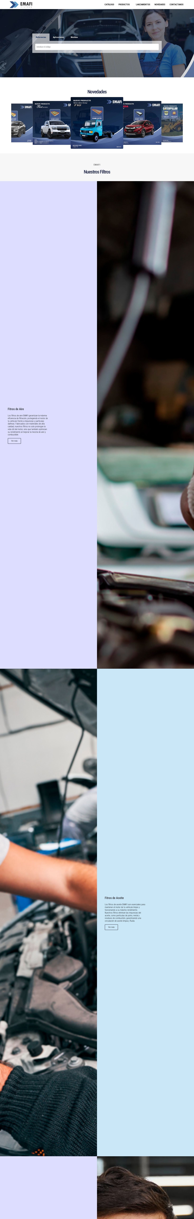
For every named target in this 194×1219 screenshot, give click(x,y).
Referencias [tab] (41, 37)
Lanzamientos (143, 4)
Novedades (160, 4)
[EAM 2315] (55, 123)
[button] (17, 123)
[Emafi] (36, 4)
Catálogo (109, 4)
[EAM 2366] (139, 123)
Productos (124, 4)
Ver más (14, 441)
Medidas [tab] (74, 37)
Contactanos (176, 4)
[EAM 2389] (97, 123)
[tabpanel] (97, 47)
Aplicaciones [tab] (58, 37)
